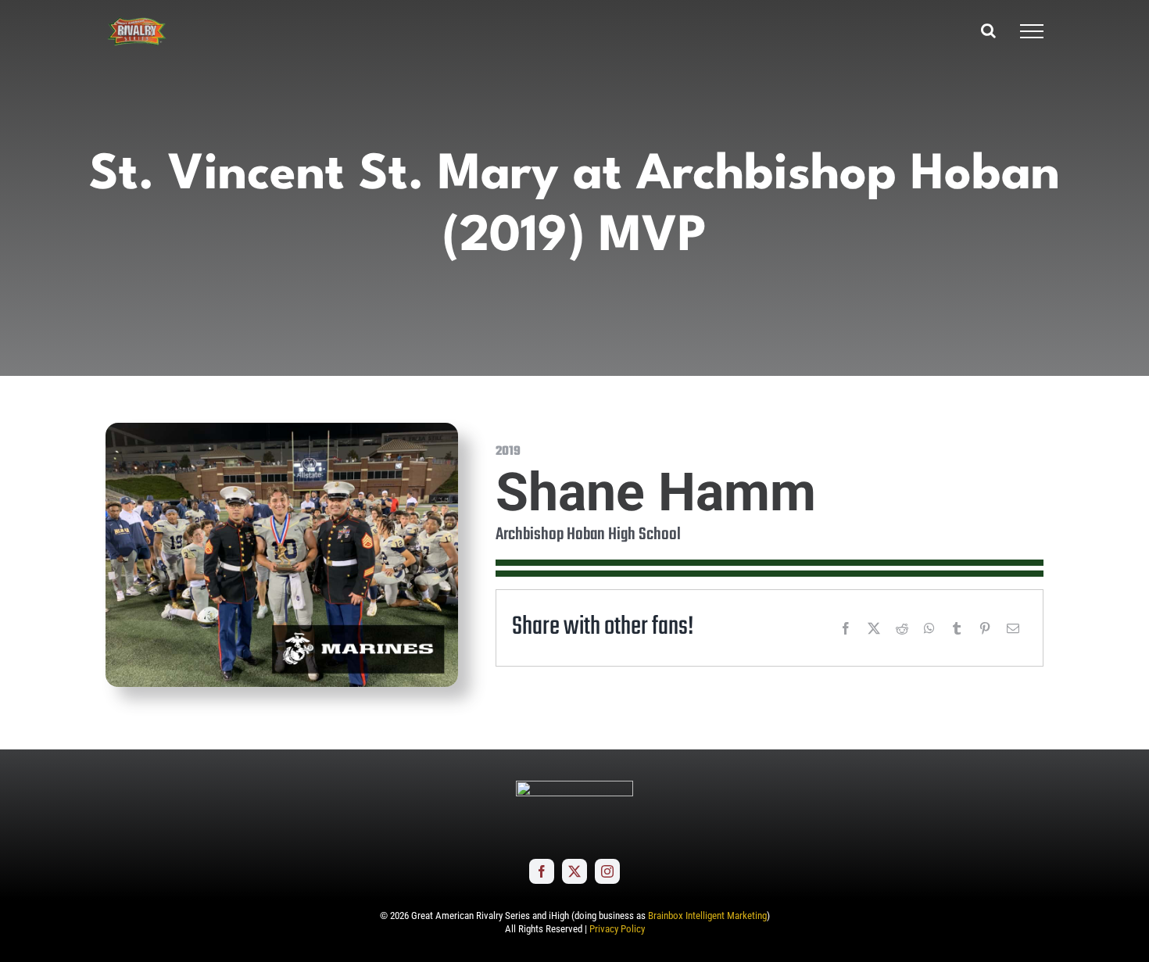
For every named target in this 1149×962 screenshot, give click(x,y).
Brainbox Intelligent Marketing (707, 915)
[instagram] (607, 871)
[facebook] (541, 871)
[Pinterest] (985, 628)
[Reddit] (902, 628)
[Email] (1013, 628)
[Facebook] (846, 628)
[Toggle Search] (988, 30)
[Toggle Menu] (1032, 31)
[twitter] (574, 871)
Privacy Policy (617, 929)
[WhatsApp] (929, 628)
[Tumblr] (957, 628)
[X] (874, 628)
